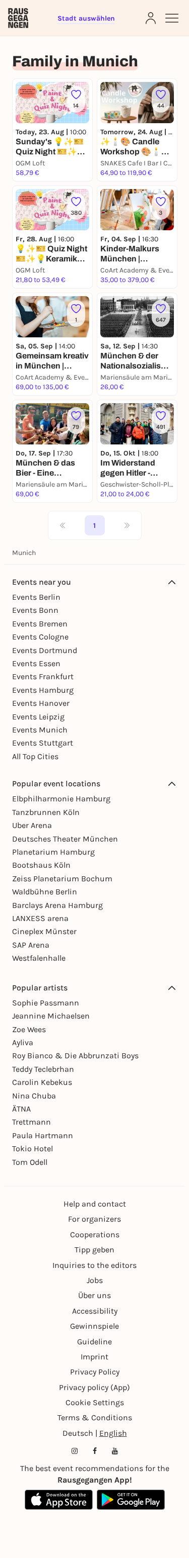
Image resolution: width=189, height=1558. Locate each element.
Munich (24, 552)
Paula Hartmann (42, 1135)
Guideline (94, 1341)
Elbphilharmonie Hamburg (61, 798)
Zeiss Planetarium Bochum (62, 878)
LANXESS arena (40, 918)
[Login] (151, 18)
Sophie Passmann (45, 1002)
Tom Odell (29, 1162)
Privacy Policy (94, 1372)
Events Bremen (40, 623)
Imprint (94, 1356)
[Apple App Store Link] (59, 1500)
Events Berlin (36, 597)
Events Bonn (35, 610)
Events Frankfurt (43, 676)
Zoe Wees (29, 1029)
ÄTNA (21, 1109)
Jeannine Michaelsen (51, 1016)
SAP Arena (30, 945)
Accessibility (94, 1311)
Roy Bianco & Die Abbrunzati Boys (75, 1055)
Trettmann (31, 1122)
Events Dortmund (44, 650)
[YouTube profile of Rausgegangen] (115, 1451)
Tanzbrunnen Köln (46, 812)
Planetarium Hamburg (53, 852)
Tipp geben (94, 1249)
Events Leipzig (38, 716)
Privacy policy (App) (94, 1387)
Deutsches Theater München (65, 839)
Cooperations (94, 1234)
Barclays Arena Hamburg (57, 905)
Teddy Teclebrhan (43, 1069)
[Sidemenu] (172, 18)
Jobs (95, 1280)
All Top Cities (35, 756)
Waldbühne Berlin (44, 891)
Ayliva (22, 1042)
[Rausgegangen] (18, 18)
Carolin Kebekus (42, 1082)
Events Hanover (41, 703)
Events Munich (40, 730)
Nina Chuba (34, 1096)
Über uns (94, 1295)
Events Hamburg (43, 690)
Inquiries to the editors (94, 1265)
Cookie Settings (95, 1402)
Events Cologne (40, 636)
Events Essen (36, 663)
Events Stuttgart (42, 743)
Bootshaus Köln (41, 865)
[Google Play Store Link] (131, 1500)
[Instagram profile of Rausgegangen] (75, 1451)
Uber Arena (32, 825)
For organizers (94, 1219)
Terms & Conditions (94, 1417)
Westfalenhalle (39, 958)
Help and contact (95, 1204)
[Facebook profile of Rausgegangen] (95, 1451)
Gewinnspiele (94, 1326)
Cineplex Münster (44, 931)
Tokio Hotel (32, 1148)
